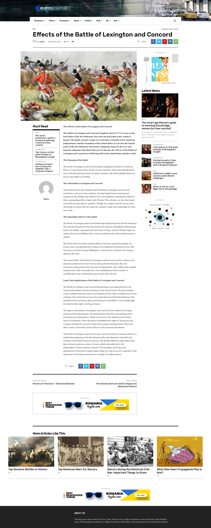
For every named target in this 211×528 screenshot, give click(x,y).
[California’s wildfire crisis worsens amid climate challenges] (146, 175)
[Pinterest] (164, 41)
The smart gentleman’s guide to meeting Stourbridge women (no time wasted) (45, 140)
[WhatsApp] (175, 41)
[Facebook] (153, 41)
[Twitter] (159, 41)
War (34, 29)
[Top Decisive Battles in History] (31, 451)
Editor (42, 41)
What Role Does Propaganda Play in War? (179, 471)
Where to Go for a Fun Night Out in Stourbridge (165, 188)
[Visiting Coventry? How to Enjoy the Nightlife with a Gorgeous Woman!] (146, 162)
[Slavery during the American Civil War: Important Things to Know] (130, 451)
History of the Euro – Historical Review (54, 383)
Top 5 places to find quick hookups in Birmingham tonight (45, 154)
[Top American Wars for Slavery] (81, 451)
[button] (174, 20)
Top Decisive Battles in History (28, 469)
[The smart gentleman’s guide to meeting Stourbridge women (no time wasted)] (160, 105)
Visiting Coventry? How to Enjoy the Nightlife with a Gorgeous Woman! (44, 167)
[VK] (170, 41)
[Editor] (35, 41)
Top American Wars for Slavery (77, 469)
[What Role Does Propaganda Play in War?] (180, 451)
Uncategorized (40, 149)
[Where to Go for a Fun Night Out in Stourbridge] (146, 188)
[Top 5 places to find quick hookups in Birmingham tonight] (146, 149)
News (37, 132)
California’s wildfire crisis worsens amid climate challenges (165, 175)
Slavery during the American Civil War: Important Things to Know (128, 471)
